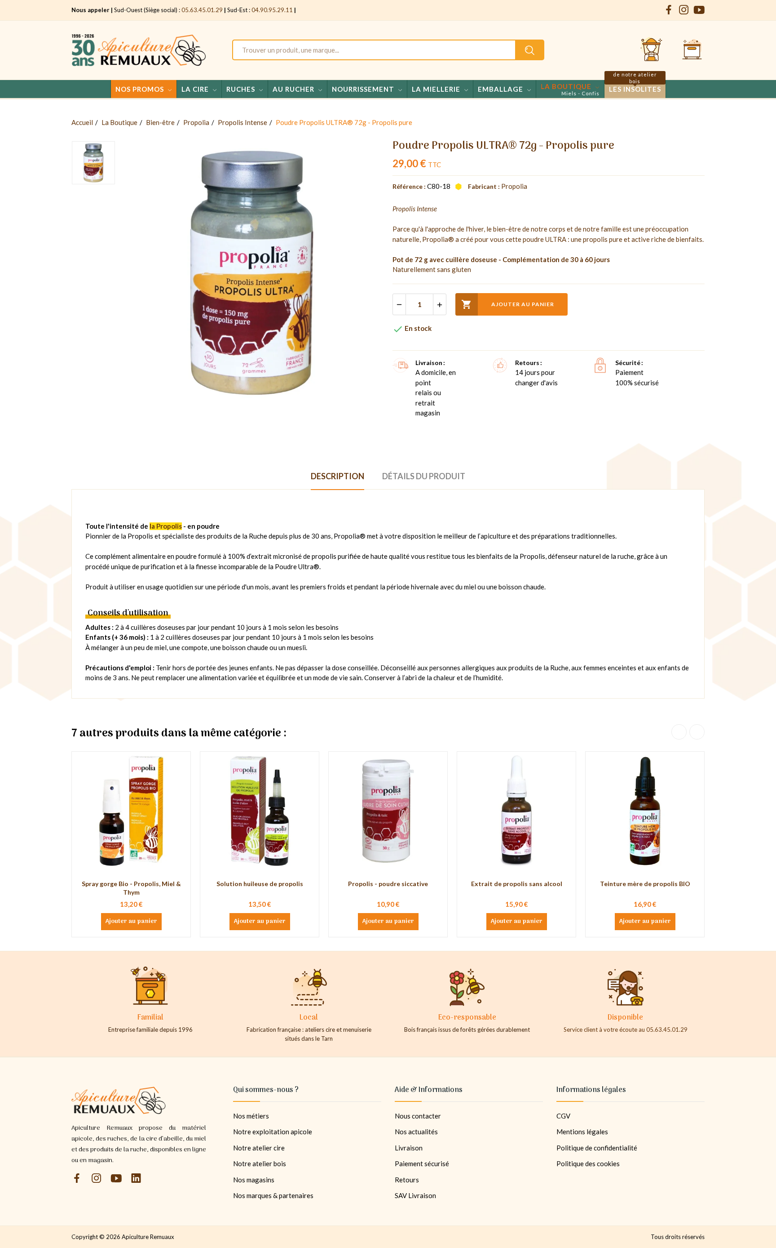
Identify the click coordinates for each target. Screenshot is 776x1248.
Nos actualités (416, 1132)
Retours (407, 1180)
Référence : (409, 186)
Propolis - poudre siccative (388, 883)
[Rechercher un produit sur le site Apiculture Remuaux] (529, 50)
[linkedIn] (136, 1178)
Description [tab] (337, 476)
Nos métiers (251, 1116)
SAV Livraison (415, 1195)
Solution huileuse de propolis (259, 883)
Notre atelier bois (259, 1163)
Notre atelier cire (259, 1148)
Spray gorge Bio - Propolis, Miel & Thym (131, 888)
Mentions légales (582, 1132)
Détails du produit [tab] (423, 476)
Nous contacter (418, 1116)
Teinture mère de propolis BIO (645, 883)
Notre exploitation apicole (272, 1132)
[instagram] (684, 10)
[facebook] (668, 10)
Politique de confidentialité (596, 1148)
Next (697, 732)
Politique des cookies (588, 1163)
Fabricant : (484, 186)
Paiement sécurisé (422, 1163)
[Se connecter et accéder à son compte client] (651, 50)
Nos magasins (253, 1180)
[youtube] (699, 10)
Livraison (409, 1148)
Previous (679, 732)
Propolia (514, 186)
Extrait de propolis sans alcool (516, 883)
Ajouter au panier (507, 304)
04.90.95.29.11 (272, 9)
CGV (563, 1116)
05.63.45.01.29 (202, 9)
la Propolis (166, 526)
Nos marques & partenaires (273, 1195)
